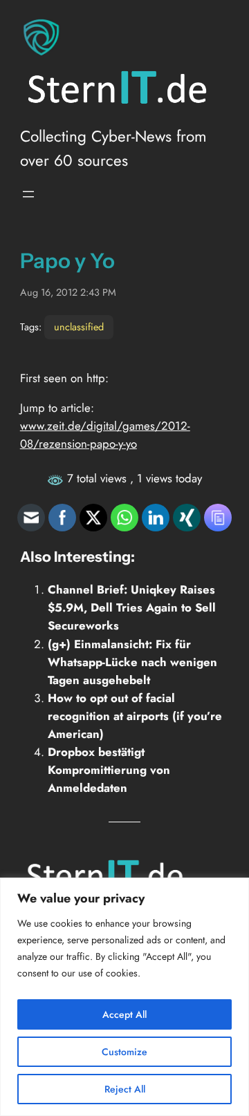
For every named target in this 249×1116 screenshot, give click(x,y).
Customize (124, 1052)
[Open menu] (28, 194)
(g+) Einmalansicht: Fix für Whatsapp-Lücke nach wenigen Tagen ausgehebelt (132, 662)
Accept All (124, 1014)
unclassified (79, 327)
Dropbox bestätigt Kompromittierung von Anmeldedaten (109, 770)
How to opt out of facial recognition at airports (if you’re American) (135, 716)
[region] (124, 997)
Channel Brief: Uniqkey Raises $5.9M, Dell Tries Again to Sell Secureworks (132, 607)
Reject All (124, 1089)
